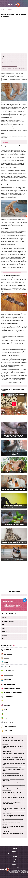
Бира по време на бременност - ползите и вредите (13, 747)
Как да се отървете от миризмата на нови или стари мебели (14, 831)
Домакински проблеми (8, 621)
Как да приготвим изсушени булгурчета (12, 757)
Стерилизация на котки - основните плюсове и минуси (14, 764)
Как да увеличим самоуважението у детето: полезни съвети (13, 776)
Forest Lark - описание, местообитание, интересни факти (12, 789)
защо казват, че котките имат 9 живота (12, 272)
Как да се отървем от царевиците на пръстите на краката (14, 743)
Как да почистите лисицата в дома (11, 773)
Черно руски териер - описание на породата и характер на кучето (13, 754)
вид (3, 624)
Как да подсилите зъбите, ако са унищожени (13, 797)
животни (4, 631)
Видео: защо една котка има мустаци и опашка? (13, 68)
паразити (4, 628)
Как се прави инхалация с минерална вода (13, 740)
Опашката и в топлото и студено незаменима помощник (13, 63)
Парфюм (4, 635)
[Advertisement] (14, 31)
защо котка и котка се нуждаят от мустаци (13, 385)
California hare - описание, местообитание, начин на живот (13, 834)
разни (3, 638)
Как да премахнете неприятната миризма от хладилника (13, 827)
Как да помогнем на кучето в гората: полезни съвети (14, 809)
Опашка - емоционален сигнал (9, 66)
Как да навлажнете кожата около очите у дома (13, 820)
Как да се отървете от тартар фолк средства (13, 782)
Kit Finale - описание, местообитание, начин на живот (14, 786)
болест (4, 617)
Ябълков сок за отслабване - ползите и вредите (12, 823)
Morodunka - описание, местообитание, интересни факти (12, 751)
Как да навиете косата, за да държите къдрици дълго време (12, 803)
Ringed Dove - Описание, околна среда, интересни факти (12, 813)
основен (3, 9)
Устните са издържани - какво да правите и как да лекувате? (13, 816)
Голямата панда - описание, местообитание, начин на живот (13, 780)
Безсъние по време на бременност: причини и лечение (14, 760)
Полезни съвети (6, 10)
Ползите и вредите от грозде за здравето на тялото (13, 770)
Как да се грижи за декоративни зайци (12, 792)
